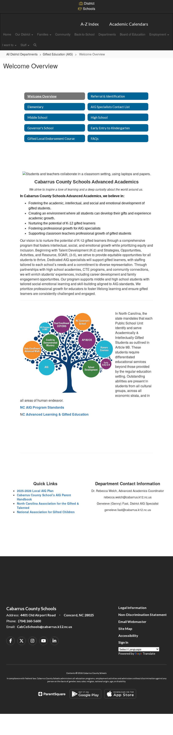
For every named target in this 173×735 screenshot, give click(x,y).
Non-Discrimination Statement (142, 615)
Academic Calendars (128, 23)
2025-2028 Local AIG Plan (35, 491)
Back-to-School (84, 34)
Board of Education (132, 34)
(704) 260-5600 (29, 621)
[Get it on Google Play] (85, 694)
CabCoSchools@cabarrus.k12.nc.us (44, 627)
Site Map (125, 628)
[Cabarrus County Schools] (86, 16)
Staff (23, 45)
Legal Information (132, 608)
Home (7, 34)
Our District (23, 34)
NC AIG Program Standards (42, 407)
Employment (158, 34)
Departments (107, 34)
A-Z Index (90, 23)
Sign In (123, 642)
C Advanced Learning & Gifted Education (56, 414)
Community (62, 34)
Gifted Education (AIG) (58, 54)
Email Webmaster (132, 622)
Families (43, 34)
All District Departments (22, 54)
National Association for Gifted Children (46, 512)
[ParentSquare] (51, 694)
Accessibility (128, 635)
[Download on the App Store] (120, 694)
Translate (149, 653)
